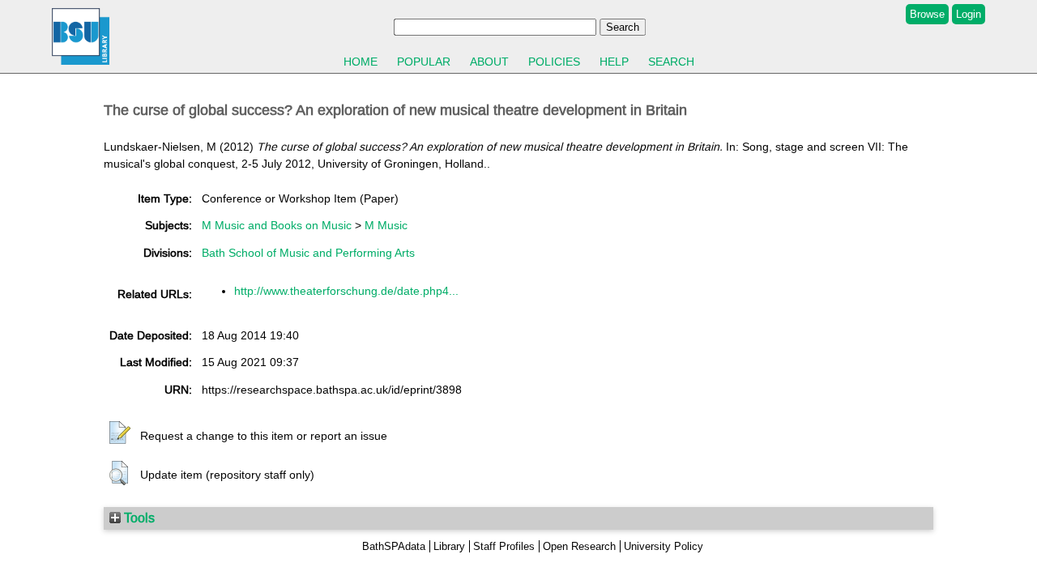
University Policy (663, 546)
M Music (386, 225)
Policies (554, 61)
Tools (138, 517)
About (489, 61)
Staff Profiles (504, 546)
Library (449, 546)
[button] (119, 433)
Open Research (579, 546)
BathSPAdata (393, 546)
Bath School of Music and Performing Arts (308, 252)
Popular (423, 61)
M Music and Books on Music (277, 225)
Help (614, 61)
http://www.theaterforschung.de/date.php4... (346, 290)
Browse (927, 14)
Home (361, 61)
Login (968, 14)
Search (671, 61)
